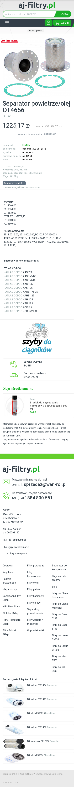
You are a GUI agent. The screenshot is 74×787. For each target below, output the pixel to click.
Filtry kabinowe (35, 596)
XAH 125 (19, 303)
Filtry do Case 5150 (59, 626)
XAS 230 (19, 272)
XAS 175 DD (20, 276)
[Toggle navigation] (7, 22)
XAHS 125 (19, 295)
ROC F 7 (18, 307)
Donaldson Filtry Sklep (12, 598)
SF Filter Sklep (10, 613)
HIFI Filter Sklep (11, 606)
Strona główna (36, 30)
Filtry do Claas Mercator (60, 605)
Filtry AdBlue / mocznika (35, 621)
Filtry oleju (33, 582)
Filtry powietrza (35, 565)
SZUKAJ (64, 14)
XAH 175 (19, 299)
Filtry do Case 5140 (59, 616)
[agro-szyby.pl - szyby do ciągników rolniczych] (37, 338)
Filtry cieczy (33, 602)
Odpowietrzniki (35, 630)
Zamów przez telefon (14, 183)
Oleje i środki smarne (59, 578)
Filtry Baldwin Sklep (10, 632)
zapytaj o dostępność (37, 134)
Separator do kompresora (59, 567)
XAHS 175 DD (21, 291)
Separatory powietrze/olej (35, 611)
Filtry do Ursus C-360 (60, 647)
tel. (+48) (14, 539)
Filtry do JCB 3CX (59, 669)
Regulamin (8, 572)
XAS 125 (19, 284)
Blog (54, 586)
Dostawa (8, 565)
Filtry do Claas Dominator (60, 595)
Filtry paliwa (33, 589)
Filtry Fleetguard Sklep (11, 621)
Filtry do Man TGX (59, 658)
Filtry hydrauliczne (34, 574)
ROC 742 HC (21, 311)
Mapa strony (10, 589)
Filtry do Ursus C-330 (60, 637)
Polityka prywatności (9, 580)
